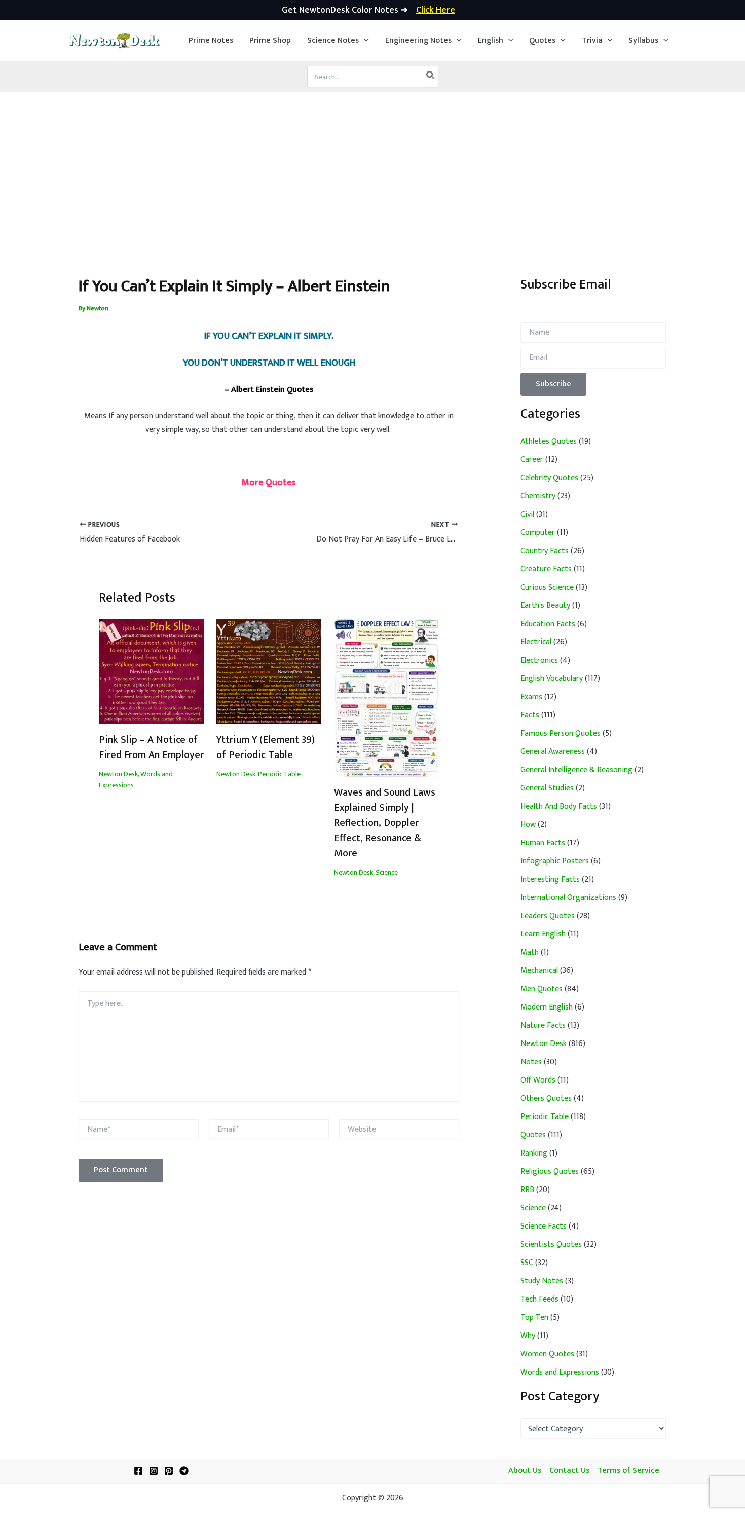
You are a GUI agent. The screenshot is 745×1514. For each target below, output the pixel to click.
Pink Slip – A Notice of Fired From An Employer (151, 747)
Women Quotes (547, 1354)
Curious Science (547, 587)
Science (387, 872)
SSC (526, 1263)
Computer (537, 532)
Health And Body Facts (558, 806)
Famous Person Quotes (560, 733)
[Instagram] (153, 1470)
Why (527, 1336)
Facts (529, 715)
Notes (531, 1062)
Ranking (533, 1153)
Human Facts (542, 843)
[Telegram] (184, 1470)
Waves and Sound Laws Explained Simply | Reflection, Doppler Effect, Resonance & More (384, 823)
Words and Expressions (559, 1372)
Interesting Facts (550, 879)
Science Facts (543, 1226)
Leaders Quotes (547, 916)
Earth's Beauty (545, 605)
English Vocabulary (551, 679)
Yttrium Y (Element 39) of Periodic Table (265, 747)
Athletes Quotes (548, 441)
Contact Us (569, 1470)
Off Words (537, 1080)
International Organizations (568, 898)
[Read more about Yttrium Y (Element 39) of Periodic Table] (268, 671)
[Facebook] (138, 1470)
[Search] (430, 76)
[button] (338, 40)
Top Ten (534, 1317)
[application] (364, 40)
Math (529, 952)
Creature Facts (546, 569)
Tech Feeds (539, 1299)
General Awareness (552, 752)
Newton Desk (118, 774)
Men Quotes (541, 989)
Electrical (535, 642)
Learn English (543, 934)
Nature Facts (543, 1025)
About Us (524, 1470)
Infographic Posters (554, 861)
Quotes (533, 1135)
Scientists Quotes (551, 1244)
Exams (531, 697)
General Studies (547, 788)
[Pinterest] (168, 1470)
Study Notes (541, 1281)
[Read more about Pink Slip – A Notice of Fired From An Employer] (151, 671)
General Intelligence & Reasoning (576, 770)
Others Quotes (546, 1098)
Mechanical (539, 971)
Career (531, 459)
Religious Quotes (549, 1171)
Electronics (539, 660)
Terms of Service (628, 1470)
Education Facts (547, 624)
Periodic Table (279, 774)
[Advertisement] (372, 168)
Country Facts (544, 551)
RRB (527, 1190)
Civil (527, 514)
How (528, 825)
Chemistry (537, 496)
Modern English (546, 1007)
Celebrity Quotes (549, 478)
